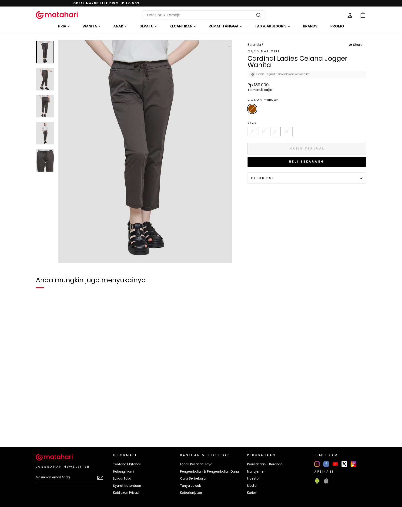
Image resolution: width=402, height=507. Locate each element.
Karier (251, 492)
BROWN (252, 108)
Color (263, 100)
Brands (310, 26)
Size (252, 123)
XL (286, 131)
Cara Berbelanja (193, 478)
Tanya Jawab (190, 486)
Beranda (254, 45)
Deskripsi (262, 178)
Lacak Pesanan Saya (196, 464)
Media (252, 486)
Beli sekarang (307, 161)
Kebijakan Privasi (126, 492)
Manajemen (256, 471)
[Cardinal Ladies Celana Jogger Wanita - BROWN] (42, 427)
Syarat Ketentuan (127, 486)
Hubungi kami (123, 471)
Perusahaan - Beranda (264, 464)
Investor (253, 478)
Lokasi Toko (122, 478)
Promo (337, 26)
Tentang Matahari (127, 464)
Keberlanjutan (191, 492)
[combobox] (204, 15)
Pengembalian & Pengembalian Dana (209, 471)
